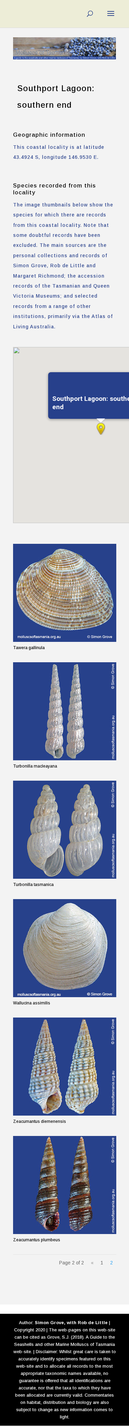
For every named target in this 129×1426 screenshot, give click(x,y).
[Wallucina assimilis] (64, 948)
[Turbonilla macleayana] (64, 711)
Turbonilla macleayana (35, 766)
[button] (101, 429)
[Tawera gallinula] (64, 593)
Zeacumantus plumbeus (36, 1239)
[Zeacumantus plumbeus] (64, 1185)
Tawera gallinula (29, 647)
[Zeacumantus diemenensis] (64, 1067)
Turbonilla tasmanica (33, 884)
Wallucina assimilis (31, 1003)
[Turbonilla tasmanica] (64, 830)
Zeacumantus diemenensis (39, 1121)
